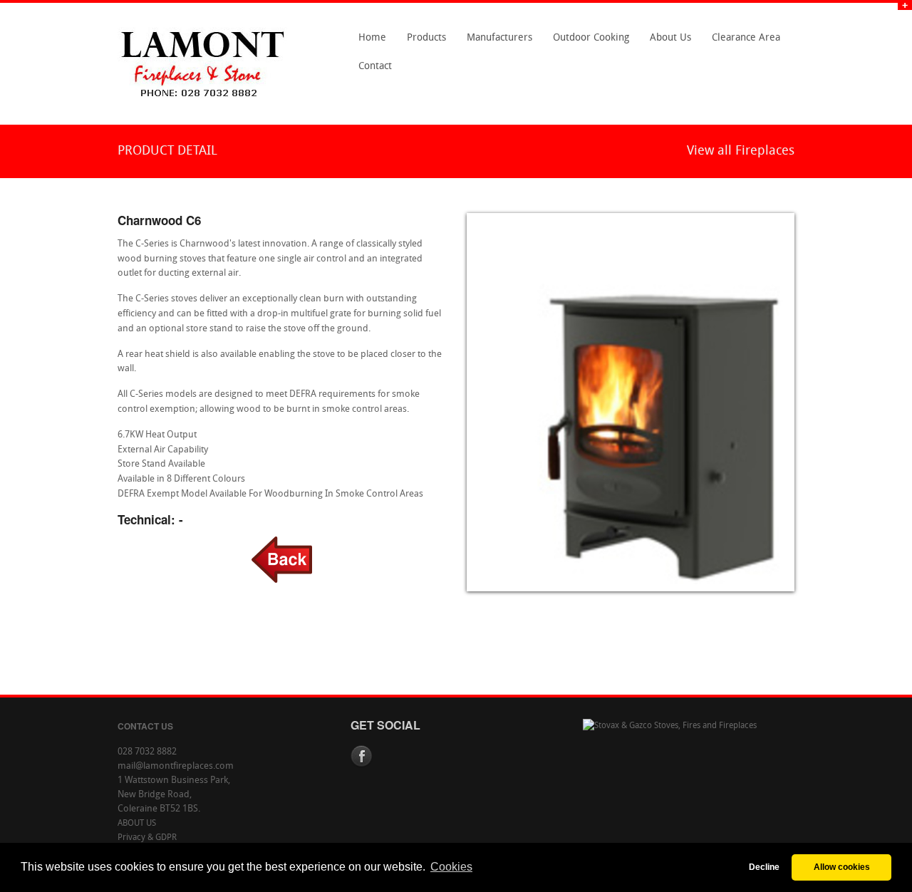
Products (422, 43)
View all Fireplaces (740, 151)
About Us (666, 43)
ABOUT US (137, 823)
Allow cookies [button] (842, 866)
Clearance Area (742, 43)
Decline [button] (764, 866)
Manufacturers (495, 43)
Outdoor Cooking (591, 38)
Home (372, 38)
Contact (371, 71)
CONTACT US (145, 726)
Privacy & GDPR (147, 838)
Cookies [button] (451, 867)
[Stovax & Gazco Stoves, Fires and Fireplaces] (670, 726)
